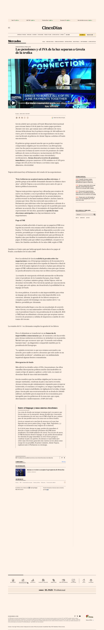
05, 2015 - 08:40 (24, 113)
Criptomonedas (84, 41)
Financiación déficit (51, 482)
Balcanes (43, 482)
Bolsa (44, 41)
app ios (84, 582)
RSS (52, 626)
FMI (20, 482)
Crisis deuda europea (27, 482)
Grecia (17, 482)
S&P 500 (28, 20)
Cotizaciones (40, 34)
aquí (47, 489)
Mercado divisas (50, 41)
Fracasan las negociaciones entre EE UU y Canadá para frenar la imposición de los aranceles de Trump (86, 193)
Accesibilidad (45, 626)
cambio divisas (53, 582)
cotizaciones (73, 582)
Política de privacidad (38, 626)
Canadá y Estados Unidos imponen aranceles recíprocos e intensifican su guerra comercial (84, 181)
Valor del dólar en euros (83, 20)
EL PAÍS (67, 34)
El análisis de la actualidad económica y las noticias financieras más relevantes (35, 457)
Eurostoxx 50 (63, 20)
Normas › (64, 461)
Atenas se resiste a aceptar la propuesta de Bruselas (45, 470)
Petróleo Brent (45, 20)
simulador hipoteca (23, 582)
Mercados (29, 34)
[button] (52, 83)
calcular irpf (13, 582)
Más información (19, 489)
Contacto (10, 626)
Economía (34, 34)
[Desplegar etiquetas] (65, 482)
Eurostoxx (82, 217)
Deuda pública (76, 41)
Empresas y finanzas (21, 34)
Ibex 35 (13, 20)
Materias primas (68, 41)
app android (91, 582)
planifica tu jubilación (43, 582)
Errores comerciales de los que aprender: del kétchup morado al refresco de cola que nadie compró (85, 187)
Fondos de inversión (59, 41)
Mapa (50, 626)
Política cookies (20, 626)
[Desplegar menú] (9, 27)
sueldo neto (32, 582)
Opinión (62, 34)
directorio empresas (63, 582)
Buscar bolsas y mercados (83, 210)
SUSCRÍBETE (82, 34)
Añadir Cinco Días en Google (59, 117)
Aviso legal (14, 626)
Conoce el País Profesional (52, 590)
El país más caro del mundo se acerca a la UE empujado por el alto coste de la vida (85, 199)
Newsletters (56, 626)
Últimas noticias (55, 34)
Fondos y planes (47, 34)
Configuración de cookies (28, 626)
